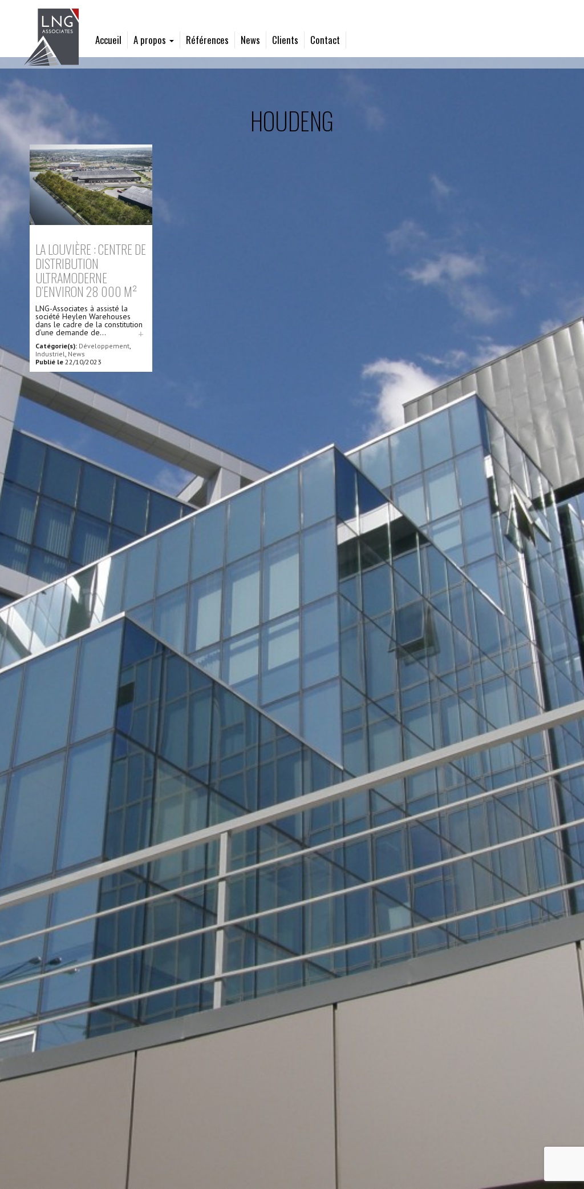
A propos (150, 40)
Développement (104, 346)
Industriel (50, 354)
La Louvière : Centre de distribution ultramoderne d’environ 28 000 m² (90, 269)
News (250, 40)
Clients (285, 40)
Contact (325, 40)
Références (207, 40)
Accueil (108, 40)
